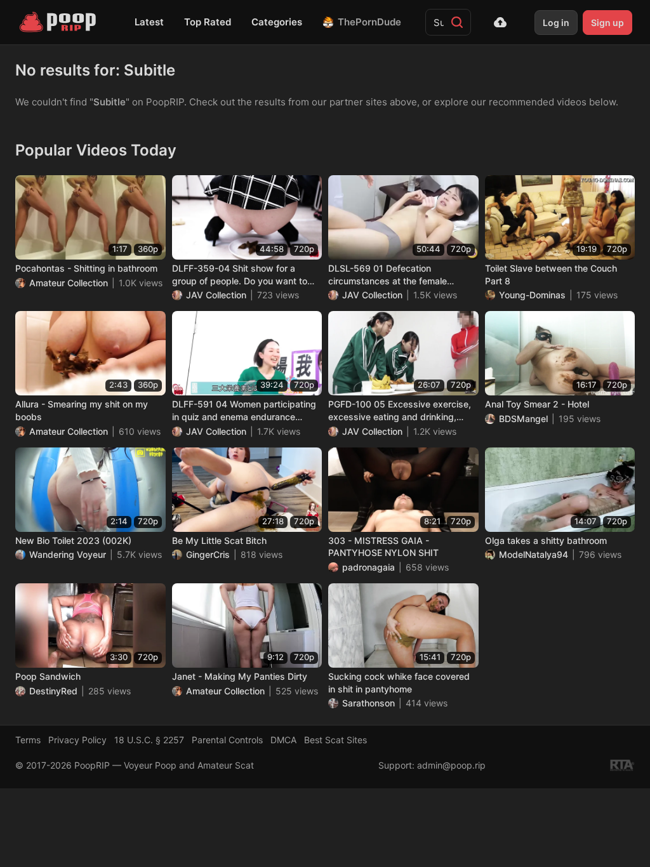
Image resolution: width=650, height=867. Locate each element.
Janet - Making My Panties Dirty (239, 676)
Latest (149, 22)
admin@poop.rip (451, 765)
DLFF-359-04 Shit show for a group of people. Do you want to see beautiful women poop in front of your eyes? (243, 275)
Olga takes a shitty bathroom (546, 540)
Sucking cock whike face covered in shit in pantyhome (399, 682)
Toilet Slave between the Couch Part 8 (551, 274)
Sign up (607, 22)
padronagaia (368, 567)
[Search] (457, 22)
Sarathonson (368, 703)
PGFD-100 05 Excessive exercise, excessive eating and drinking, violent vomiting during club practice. (399, 411)
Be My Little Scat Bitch (219, 540)
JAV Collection (216, 294)
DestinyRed (53, 690)
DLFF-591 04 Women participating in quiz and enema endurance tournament (244, 411)
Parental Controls (227, 739)
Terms (28, 739)
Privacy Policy (77, 739)
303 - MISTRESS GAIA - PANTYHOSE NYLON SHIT (383, 547)
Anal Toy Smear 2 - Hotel (537, 404)
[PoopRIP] (59, 22)
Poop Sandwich (48, 676)
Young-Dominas (532, 294)
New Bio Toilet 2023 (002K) (73, 540)
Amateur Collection (68, 282)
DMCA (283, 739)
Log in (556, 22)
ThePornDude (369, 22)
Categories (276, 22)
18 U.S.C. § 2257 (149, 739)
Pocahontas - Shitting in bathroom (86, 268)
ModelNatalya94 (533, 554)
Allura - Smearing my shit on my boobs (81, 410)
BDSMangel (523, 418)
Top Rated (207, 22)
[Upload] (500, 22)
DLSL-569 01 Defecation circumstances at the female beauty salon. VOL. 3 (387, 275)
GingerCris (208, 554)
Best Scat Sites (335, 739)
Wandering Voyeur (67, 554)
